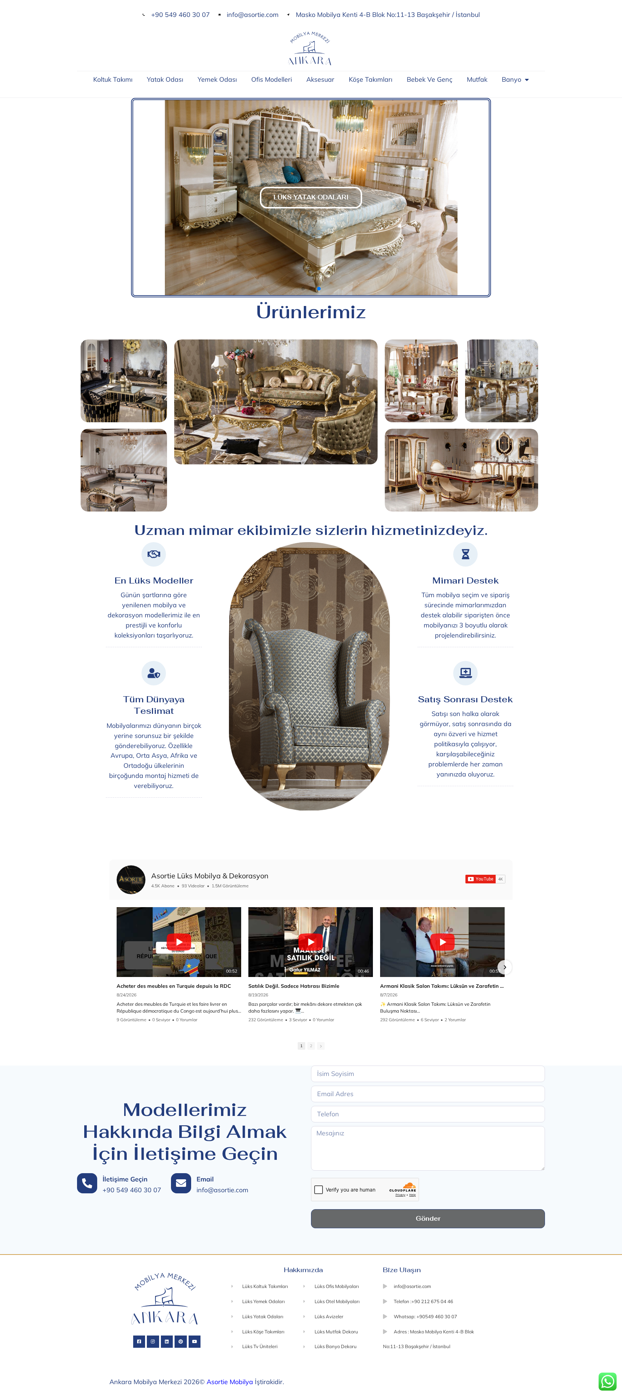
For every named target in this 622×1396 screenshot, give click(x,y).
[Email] (181, 1183)
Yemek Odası (217, 79)
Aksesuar (320, 79)
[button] (136, 197)
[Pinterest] (181, 1342)
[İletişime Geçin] (87, 1183)
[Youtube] (195, 1342)
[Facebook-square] (139, 1342)
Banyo (511, 79)
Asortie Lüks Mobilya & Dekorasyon (210, 875)
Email (205, 1179)
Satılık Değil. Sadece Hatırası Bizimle (293, 986)
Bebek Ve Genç (429, 79)
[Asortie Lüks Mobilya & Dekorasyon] (131, 879)
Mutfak (477, 79)
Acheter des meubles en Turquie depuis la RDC (174, 986)
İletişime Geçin (125, 1179)
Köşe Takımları (370, 79)
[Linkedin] (167, 1342)
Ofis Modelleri (271, 79)
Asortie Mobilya (230, 1382)
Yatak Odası (165, 79)
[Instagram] (153, 1342)
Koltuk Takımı (112, 79)
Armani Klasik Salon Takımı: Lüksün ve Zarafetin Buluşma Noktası (442, 986)
